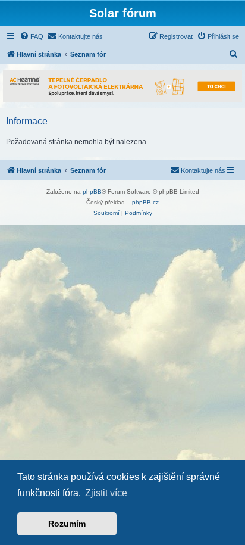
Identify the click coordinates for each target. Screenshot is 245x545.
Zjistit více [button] (106, 493)
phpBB (92, 191)
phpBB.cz (145, 202)
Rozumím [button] (67, 523)
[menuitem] (31, 36)
